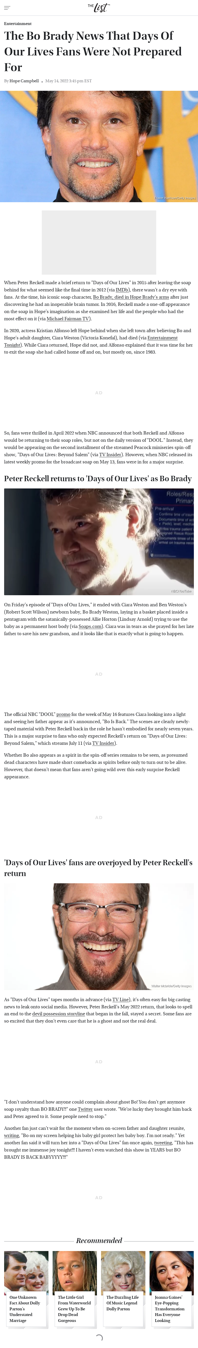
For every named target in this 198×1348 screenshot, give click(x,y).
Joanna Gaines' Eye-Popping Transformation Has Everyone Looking (170, 1309)
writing (11, 1135)
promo (63, 714)
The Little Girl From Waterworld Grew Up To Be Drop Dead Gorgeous (74, 1309)
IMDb (122, 290)
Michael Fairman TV (68, 319)
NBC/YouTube (181, 591)
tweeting (163, 1143)
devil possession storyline (58, 1014)
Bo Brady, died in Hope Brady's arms (131, 297)
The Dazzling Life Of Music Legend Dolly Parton (122, 1303)
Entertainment (17, 24)
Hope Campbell (24, 80)
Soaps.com (90, 626)
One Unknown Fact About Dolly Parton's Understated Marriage (25, 1309)
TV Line (120, 999)
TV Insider (110, 454)
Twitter (85, 1109)
